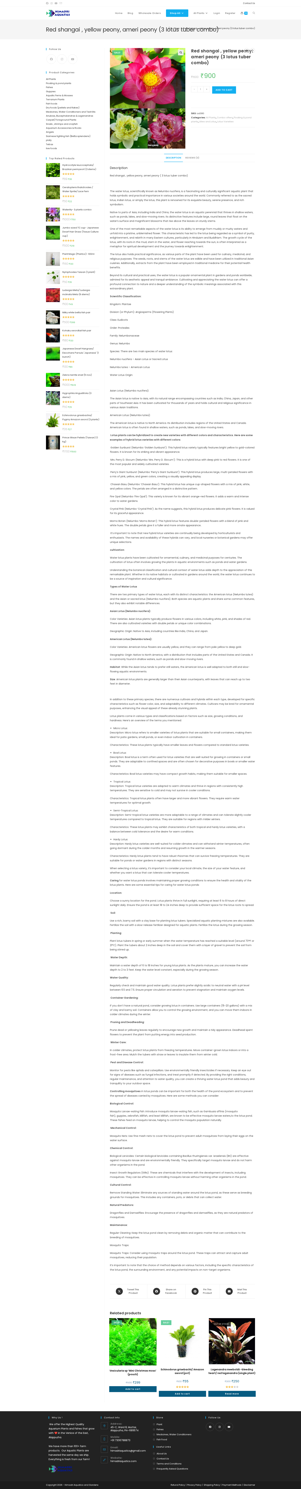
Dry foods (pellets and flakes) (62, 107)
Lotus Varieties (225, 121)
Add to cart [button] (132, 1389)
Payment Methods (231, 1484)
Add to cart (224, 89)
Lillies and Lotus (207, 121)
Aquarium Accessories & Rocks (63, 128)
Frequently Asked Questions (172, 1468)
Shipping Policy (212, 1484)
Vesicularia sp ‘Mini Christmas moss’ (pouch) (133, 1372)
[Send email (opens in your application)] (61, 3)
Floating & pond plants (58, 83)
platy (49, 140)
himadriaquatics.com (123, 1461)
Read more (232, 1393)
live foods (51, 148)
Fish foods (51, 103)
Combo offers (225, 117)
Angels (50, 132)
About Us (162, 1453)
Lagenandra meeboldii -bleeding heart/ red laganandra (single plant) (232, 1371)
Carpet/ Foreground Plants (61, 119)
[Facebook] (51, 59)
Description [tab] (173, 157)
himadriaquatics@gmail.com (128, 1450)
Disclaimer (249, 1484)
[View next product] (252, 50)
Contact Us (249, 3)
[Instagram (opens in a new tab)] (51, 3)
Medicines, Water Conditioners (174, 1434)
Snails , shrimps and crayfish (62, 124)
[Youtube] (72, 59)
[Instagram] (62, 59)
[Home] (169, 28)
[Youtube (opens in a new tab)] (56, 3)
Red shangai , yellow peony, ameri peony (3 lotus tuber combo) (219, 28)
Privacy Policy (194, 1484)
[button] (181, 52)
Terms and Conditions (169, 1463)
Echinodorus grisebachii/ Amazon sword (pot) (182, 1371)
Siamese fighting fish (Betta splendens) (68, 136)
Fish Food (162, 1439)
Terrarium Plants (55, 99)
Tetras (49, 144)
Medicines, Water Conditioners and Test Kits (70, 111)
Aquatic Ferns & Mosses (59, 95)
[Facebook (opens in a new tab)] (47, 3)
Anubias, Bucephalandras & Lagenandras (69, 115)
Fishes (49, 87)
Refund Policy (178, 1484)
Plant (159, 1424)
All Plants (211, 117)
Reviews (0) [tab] (192, 157)
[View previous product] (246, 50)
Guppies (51, 91)
